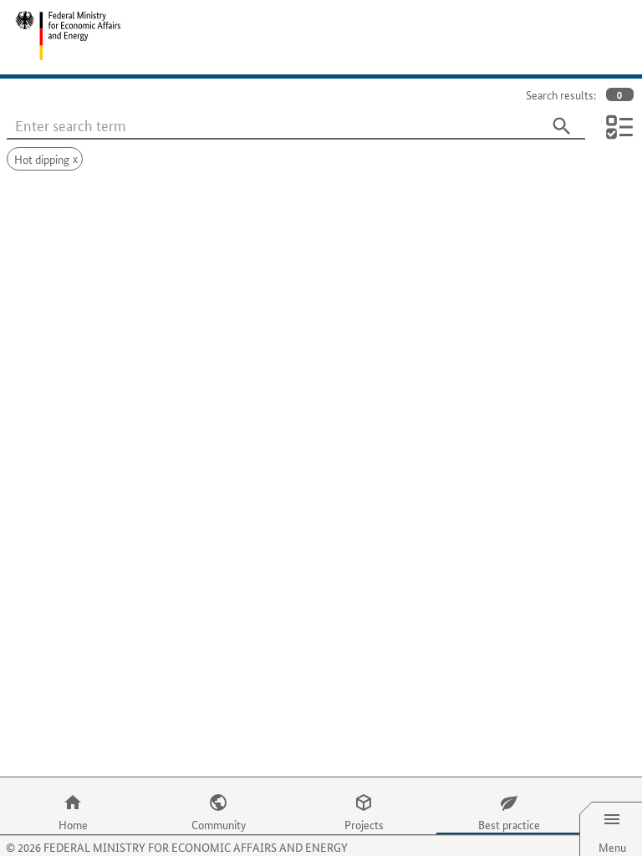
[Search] (561, 126)
